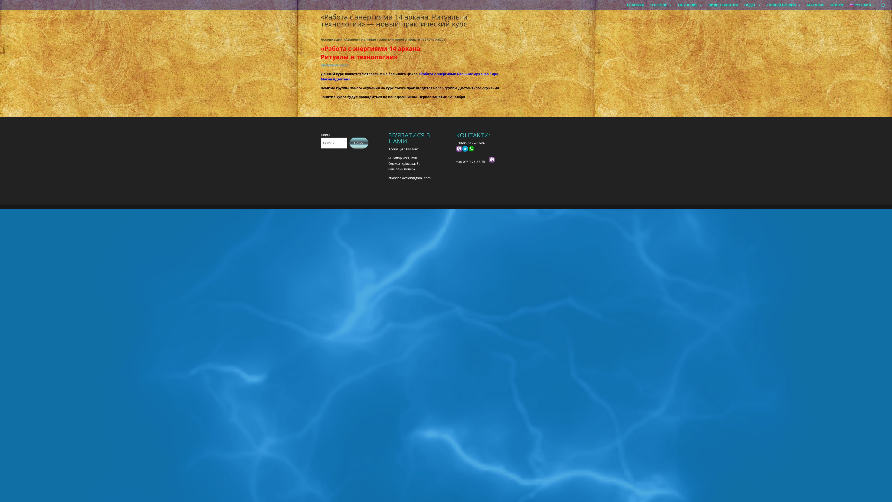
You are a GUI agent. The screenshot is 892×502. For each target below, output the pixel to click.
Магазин (815, 5)
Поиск (325, 134)
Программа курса (334, 65)
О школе (658, 5)
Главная (635, 5)
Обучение (688, 5)
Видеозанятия (723, 5)
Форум (837, 5)
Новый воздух (782, 5)
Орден (750, 5)
